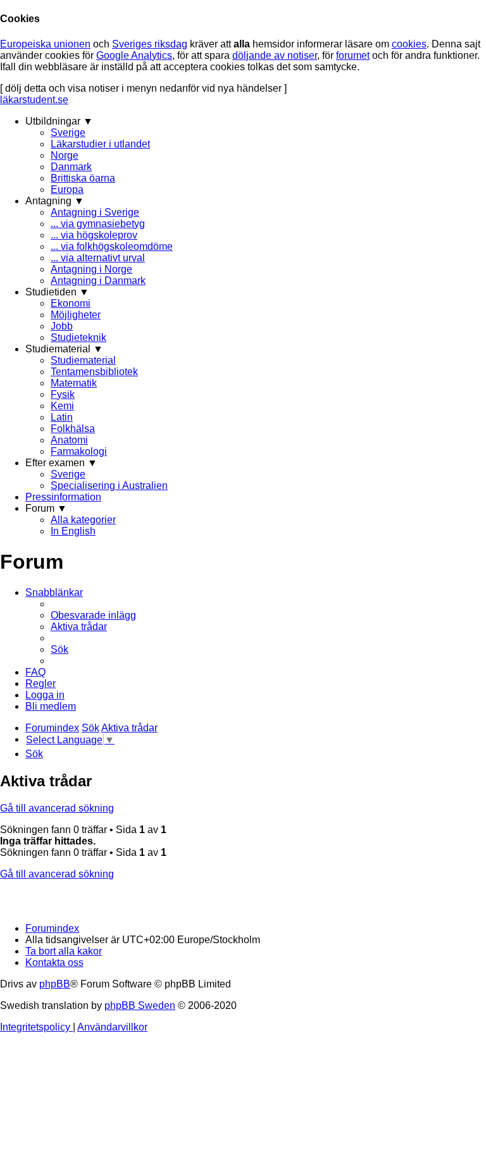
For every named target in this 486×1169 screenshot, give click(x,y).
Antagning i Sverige (95, 212)
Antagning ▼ (54, 200)
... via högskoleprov (94, 235)
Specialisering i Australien (109, 485)
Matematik (74, 383)
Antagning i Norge (91, 269)
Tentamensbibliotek (94, 371)
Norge (64, 155)
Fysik (63, 394)
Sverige (68, 132)
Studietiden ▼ (57, 292)
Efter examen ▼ (61, 462)
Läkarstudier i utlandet (100, 144)
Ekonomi (70, 303)
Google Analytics (134, 55)
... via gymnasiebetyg (98, 223)
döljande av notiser (274, 55)
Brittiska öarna (83, 178)
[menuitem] (93, 615)
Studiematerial (83, 360)
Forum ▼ (46, 508)
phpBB (54, 984)
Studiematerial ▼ (64, 348)
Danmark (71, 166)
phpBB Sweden (139, 1005)
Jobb (62, 326)
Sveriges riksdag (149, 44)
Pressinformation (63, 497)
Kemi (62, 405)
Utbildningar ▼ (59, 121)
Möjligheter (76, 314)
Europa (67, 189)
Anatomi (69, 440)
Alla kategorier (83, 519)
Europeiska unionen (45, 44)
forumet (353, 55)
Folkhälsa (73, 428)
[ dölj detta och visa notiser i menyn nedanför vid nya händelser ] (143, 88)
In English (73, 531)
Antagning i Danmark (98, 280)
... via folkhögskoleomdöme (112, 246)
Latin (62, 417)
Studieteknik (78, 337)
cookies (409, 44)
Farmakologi (79, 451)
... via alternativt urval (98, 257)
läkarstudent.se (34, 99)
